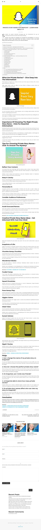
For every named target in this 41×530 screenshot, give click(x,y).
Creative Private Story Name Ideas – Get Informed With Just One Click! (15, 55)
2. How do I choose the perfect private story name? (13, 70)
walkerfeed (5, 409)
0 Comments (37, 409)
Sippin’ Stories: (7, 66)
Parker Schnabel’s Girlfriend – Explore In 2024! (7, 434)
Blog (20, 25)
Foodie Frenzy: (7, 60)
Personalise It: (7, 52)
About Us (22, 522)
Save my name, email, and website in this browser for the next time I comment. (16, 464)
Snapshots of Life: (8, 57)
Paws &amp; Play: (7, 62)
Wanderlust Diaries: (8, 59)
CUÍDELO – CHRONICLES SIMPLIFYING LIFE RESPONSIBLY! (17, 353)
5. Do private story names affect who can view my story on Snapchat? (15, 73)
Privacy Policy (31, 522)
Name (3, 449)
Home (18, 522)
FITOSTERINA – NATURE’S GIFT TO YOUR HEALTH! (16, 269)
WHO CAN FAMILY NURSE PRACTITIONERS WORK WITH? (17, 215)
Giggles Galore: (7, 63)
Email (3, 453)
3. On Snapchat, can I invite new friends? (11, 71)
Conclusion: (5, 74)
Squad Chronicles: (8, 61)
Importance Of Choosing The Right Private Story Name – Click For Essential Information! (18, 48)
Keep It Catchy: (7, 51)
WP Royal (14, 522)
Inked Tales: (7, 64)
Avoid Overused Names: (9, 54)
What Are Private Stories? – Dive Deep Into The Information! (13, 46)
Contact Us (26, 522)
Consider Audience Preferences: (10, 53)
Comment (4, 467)
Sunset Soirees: (7, 65)
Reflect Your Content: (8, 50)
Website (3, 458)
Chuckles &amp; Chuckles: (9, 58)
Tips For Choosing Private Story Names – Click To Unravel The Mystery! (15, 49)
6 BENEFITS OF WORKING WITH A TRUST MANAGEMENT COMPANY (15, 407)
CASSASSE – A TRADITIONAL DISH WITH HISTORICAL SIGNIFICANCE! (15, 405)
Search (30, 490)
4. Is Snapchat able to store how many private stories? (13, 72)
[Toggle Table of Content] (32, 45)
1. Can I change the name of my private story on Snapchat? (14, 69)
